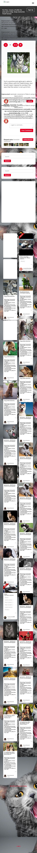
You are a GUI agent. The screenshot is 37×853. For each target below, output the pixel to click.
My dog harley (27, 269)
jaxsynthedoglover (28, 268)
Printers (7, 609)
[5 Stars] (20, 115)
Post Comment (27, 130)
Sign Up (30, 10)
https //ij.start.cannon (9, 604)
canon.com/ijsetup (9, 600)
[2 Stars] (17, 115)
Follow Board (28, 139)
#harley (23, 261)
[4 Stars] (19, 115)
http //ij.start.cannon (9, 602)
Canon (6, 597)
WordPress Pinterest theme (18, 786)
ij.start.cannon (8, 607)
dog (24, 315)
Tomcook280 (11, 616)
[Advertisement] (18, 201)
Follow (30, 101)
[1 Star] (16, 115)
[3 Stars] (18, 115)
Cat (8, 464)
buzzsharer (26, 314)
